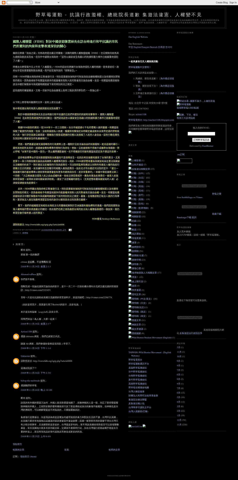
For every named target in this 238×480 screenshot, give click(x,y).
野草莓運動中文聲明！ (140, 67)
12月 (179, 419)
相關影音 (136, 216)
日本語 (161, 47)
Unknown (25, 356)
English (137, 47)
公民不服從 (138, 164)
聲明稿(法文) (138, 307)
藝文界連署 (138, 328)
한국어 (168, 47)
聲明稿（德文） (140, 311)
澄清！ (135, 277)
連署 (134, 242)
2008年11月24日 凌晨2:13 (36, 266)
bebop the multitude (30, 380)
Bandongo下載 (184, 217)
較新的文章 (18, 449)
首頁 (66, 449)
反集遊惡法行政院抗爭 (191, 333)
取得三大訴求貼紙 (186, 117)
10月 (179, 356)
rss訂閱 (181, 154)
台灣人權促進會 (136, 391)
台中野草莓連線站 (138, 371)
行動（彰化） (139, 203)
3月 (178, 406)
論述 (134, 285)
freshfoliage (187, 197)
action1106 (141, 114)
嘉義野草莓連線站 (138, 367)
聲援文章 (136, 320)
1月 (178, 415)
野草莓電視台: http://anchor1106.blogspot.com (151, 119)
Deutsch (154, 47)
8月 (178, 365)
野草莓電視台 (135, 359)
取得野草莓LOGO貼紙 (188, 107)
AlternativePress (28, 274)
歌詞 (194, 217)
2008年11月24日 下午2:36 (36, 372)
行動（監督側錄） (141, 207)
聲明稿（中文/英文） (142, 298)
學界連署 (136, 290)
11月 (179, 351)
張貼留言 (17, 444)
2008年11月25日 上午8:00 (36, 436)
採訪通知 (136, 233)
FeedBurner (207, 145)
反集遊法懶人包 (136, 403)
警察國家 (136, 333)
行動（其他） (139, 186)
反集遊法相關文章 (141, 168)
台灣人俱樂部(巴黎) (138, 411)
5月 (178, 347)
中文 (131, 47)
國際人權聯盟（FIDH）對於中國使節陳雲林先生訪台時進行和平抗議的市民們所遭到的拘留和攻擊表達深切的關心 (65, 43)
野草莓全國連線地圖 (139, 387)
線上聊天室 (138, 281)
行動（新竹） (139, 195)
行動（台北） (139, 177)
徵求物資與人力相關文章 (144, 272)
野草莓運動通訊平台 (139, 363)
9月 (178, 360)
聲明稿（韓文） (140, 316)
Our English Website (138, 36)
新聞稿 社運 (138, 255)
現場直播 (136, 238)
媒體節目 (136, 246)
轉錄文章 (136, 324)
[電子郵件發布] (69, 230)
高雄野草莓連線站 (138, 383)
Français (145, 47)
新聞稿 (25, 233)
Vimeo (199, 197)
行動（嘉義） (139, 199)
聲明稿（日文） (140, 302)
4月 (178, 401)
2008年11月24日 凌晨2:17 (36, 323)
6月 (178, 374)
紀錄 (134, 220)
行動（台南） (139, 181)
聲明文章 (136, 294)
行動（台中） (139, 173)
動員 (134, 229)
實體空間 (136, 259)
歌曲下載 (216, 213)
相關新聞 (136, 212)
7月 (178, 370)
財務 (134, 225)
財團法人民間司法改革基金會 (143, 395)
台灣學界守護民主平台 (140, 407)
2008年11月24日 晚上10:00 (36, 389)
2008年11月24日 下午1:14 (36, 348)
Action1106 (26, 331)
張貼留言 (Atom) (28, 456)
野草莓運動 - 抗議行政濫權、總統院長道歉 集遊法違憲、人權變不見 (119, 14)
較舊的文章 (114, 449)
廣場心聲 (136, 268)
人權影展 (136, 160)
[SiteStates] (136, 426)
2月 (178, 410)
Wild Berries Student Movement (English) (152, 337)
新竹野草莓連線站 (138, 379)
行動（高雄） (139, 190)
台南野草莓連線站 (138, 375)
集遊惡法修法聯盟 (138, 399)
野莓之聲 (216, 193)
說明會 (135, 264)
